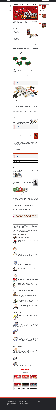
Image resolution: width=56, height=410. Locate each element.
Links (9, 14)
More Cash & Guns (9, 9)
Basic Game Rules (9, 6)
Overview (10, 5)
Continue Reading (25, 369)
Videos (9, 13)
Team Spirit (9, 10)
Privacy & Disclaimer (38, 401)
